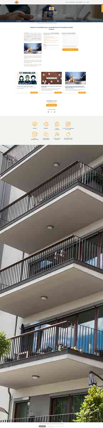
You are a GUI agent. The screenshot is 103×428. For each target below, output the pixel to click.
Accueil (67, 2)
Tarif (84, 2)
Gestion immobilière (79, 2)
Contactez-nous (84, 21)
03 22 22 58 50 (18, 21)
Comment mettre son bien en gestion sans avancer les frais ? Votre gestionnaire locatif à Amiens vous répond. (75, 87)
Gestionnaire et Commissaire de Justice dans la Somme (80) (51, 87)
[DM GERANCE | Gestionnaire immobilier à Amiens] (16, 2)
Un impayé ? (39, 15)
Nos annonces (51, 15)
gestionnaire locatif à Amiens (30, 55)
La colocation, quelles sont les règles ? (25, 86)
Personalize (57, 426)
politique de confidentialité (73, 47)
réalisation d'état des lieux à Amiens (33, 64)
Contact (87, 2)
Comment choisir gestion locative (48, 36)
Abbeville (45, 47)
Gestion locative (72, 2)
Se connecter (64, 15)
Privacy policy (62, 426)
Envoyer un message (51, 105)
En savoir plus (34, 92)
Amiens (45, 48)
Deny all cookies (50, 426)
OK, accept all (43, 426)
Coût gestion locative (47, 39)
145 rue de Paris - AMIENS (52, 21)
